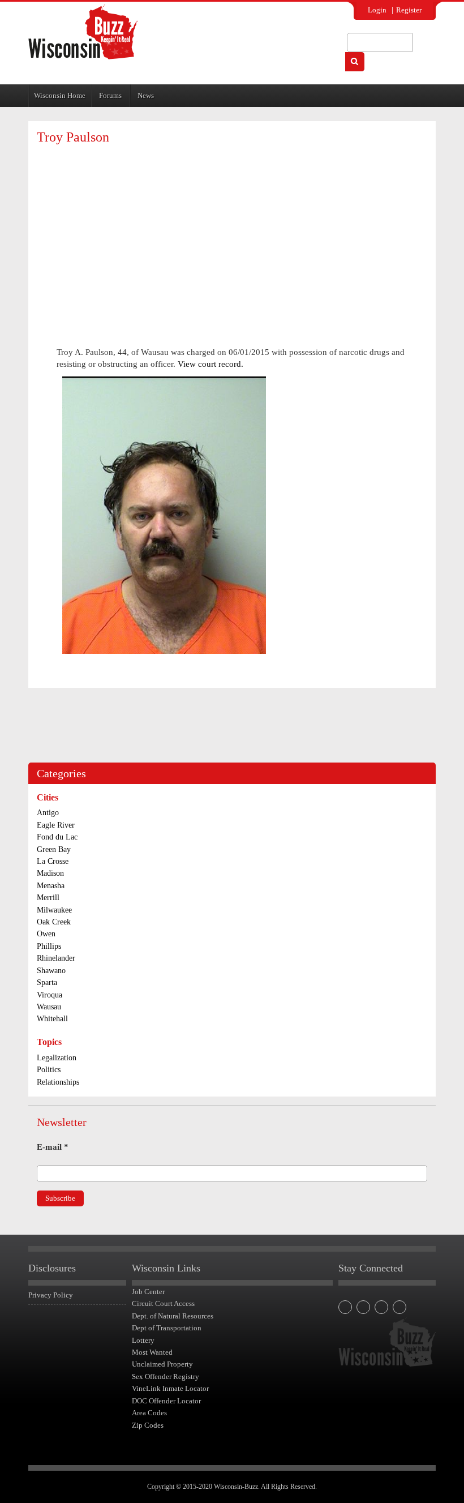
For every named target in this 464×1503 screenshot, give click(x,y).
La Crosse (52, 861)
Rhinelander (56, 958)
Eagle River (56, 825)
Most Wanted (152, 1352)
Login (377, 10)
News (146, 95)
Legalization (56, 1058)
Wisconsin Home (59, 95)
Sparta (47, 982)
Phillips (49, 946)
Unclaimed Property (162, 1364)
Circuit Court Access (163, 1303)
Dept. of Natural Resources (172, 1316)
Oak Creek (54, 922)
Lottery (143, 1340)
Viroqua (49, 995)
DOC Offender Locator (166, 1401)
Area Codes (149, 1412)
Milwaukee (54, 910)
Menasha (51, 885)
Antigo (48, 812)
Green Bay (54, 849)
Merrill (48, 897)
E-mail (52, 1146)
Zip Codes (148, 1425)
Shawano (51, 970)
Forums (110, 95)
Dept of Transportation (166, 1328)
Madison (50, 873)
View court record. (210, 364)
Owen (46, 934)
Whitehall (52, 1018)
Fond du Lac (57, 837)
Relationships (58, 1082)
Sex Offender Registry (165, 1376)
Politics (49, 1069)
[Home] (83, 32)
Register (409, 10)
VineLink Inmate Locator (170, 1388)
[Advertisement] (232, 235)
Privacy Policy (50, 1295)
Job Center (148, 1291)
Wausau (49, 1007)
